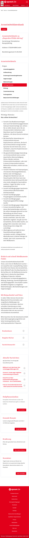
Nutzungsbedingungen (14, 502)
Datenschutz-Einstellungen (14, 514)
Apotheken (16, 5)
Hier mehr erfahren (20, 450)
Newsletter (14, 531)
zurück (4, 29)
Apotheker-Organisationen (14, 516)
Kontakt (14, 507)
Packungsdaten (7, 94)
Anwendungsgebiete (8, 69)
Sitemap (14, 510)
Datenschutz (14, 499)
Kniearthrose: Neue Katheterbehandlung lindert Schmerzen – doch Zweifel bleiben (12, 379)
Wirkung (5, 88)
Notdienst (7, 5)
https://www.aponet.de (14, 489)
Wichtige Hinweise (8, 85)
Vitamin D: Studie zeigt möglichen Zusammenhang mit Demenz (12, 373)
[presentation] (27, 5)
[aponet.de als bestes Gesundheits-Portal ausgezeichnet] (2, 3)
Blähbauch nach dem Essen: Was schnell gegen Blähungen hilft (11, 368)
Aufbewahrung (7, 72)
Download (14, 505)
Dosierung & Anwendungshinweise (12, 75)
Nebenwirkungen (8, 82)
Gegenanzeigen (7, 78)
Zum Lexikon (21, 410)
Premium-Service (14, 493)
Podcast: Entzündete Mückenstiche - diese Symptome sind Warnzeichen (12, 385)
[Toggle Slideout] (27, 2)
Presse (14, 519)
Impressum (14, 496)
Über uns (14, 528)
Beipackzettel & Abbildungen (11, 97)
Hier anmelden (21, 473)
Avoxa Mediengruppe (14, 525)
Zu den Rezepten (20, 429)
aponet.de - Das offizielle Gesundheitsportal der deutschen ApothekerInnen (10, 2)
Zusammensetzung (8, 91)
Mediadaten (14, 522)
